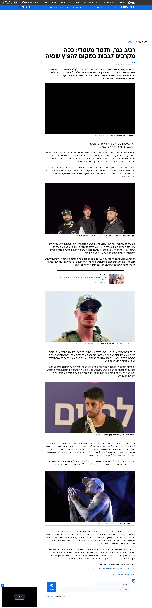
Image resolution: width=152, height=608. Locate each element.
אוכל (78, 2)
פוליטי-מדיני (86, 7)
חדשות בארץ (97, 7)
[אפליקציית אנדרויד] (29, 7)
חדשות (122, 2)
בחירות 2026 (64, 7)
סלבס (90, 2)
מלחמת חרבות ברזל (112, 568)
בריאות (70, 2)
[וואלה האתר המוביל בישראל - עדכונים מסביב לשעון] (131, 2)
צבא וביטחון (107, 7)
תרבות (98, 2)
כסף (84, 2)
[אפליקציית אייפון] (26, 7)
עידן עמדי (101, 568)
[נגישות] (3, 2)
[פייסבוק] (19, 7)
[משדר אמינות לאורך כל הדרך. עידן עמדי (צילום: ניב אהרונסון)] (90, 409)
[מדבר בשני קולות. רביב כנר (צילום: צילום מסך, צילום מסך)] (90, 498)
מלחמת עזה (124, 568)
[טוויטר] (23, 7)
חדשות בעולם (76, 7)
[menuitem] (121, 2)
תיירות (62, 2)
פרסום (95, 568)
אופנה (44, 2)
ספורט (114, 2)
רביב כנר (132, 568)
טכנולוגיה (53, 2)
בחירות (106, 2)
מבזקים (115, 7)
